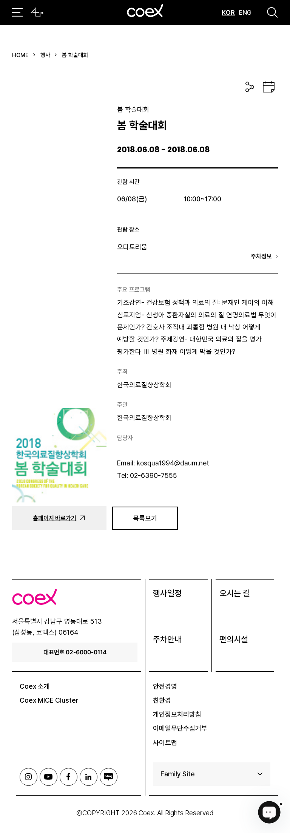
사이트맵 (165, 742)
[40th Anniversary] (37, 12)
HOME (20, 55)
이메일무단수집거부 (180, 728)
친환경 (162, 700)
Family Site (177, 774)
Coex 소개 (35, 686)
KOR (228, 12)
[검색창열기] (272, 12)
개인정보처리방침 (177, 714)
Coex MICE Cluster (49, 700)
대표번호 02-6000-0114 (74, 652)
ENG (245, 12)
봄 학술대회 (75, 55)
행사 (45, 55)
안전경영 (165, 686)
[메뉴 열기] (17, 12)
